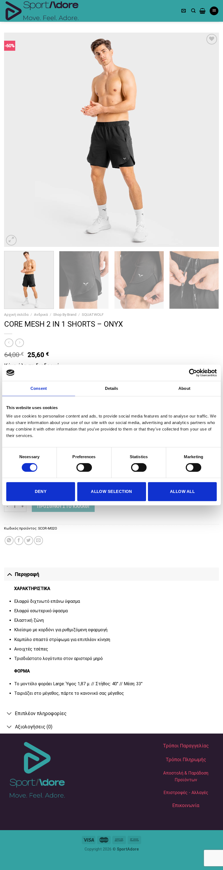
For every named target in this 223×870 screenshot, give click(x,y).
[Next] (208, 139)
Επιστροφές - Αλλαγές (185, 792)
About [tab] (184, 388)
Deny (41, 491)
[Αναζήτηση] (193, 10)
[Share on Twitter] (28, 540)
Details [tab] (111, 388)
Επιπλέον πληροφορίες (41, 713)
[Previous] (15, 139)
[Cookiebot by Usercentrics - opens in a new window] (193, 373)
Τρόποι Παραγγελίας (186, 745)
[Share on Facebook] (18, 540)
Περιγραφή (27, 574)
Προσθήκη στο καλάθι (63, 506)
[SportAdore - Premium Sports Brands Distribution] (49, 11)
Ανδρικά (41, 314)
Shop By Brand (64, 314)
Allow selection (111, 491)
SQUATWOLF (93, 314)
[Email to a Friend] (38, 540)
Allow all (182, 491)
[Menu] (214, 11)
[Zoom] (11, 240)
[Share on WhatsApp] (9, 540)
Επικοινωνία (185, 805)
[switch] (84, 467)
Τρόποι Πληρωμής (186, 759)
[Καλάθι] (202, 11)
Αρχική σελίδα (16, 314)
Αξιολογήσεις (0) (33, 726)
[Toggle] (9, 574)
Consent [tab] (38, 388)
